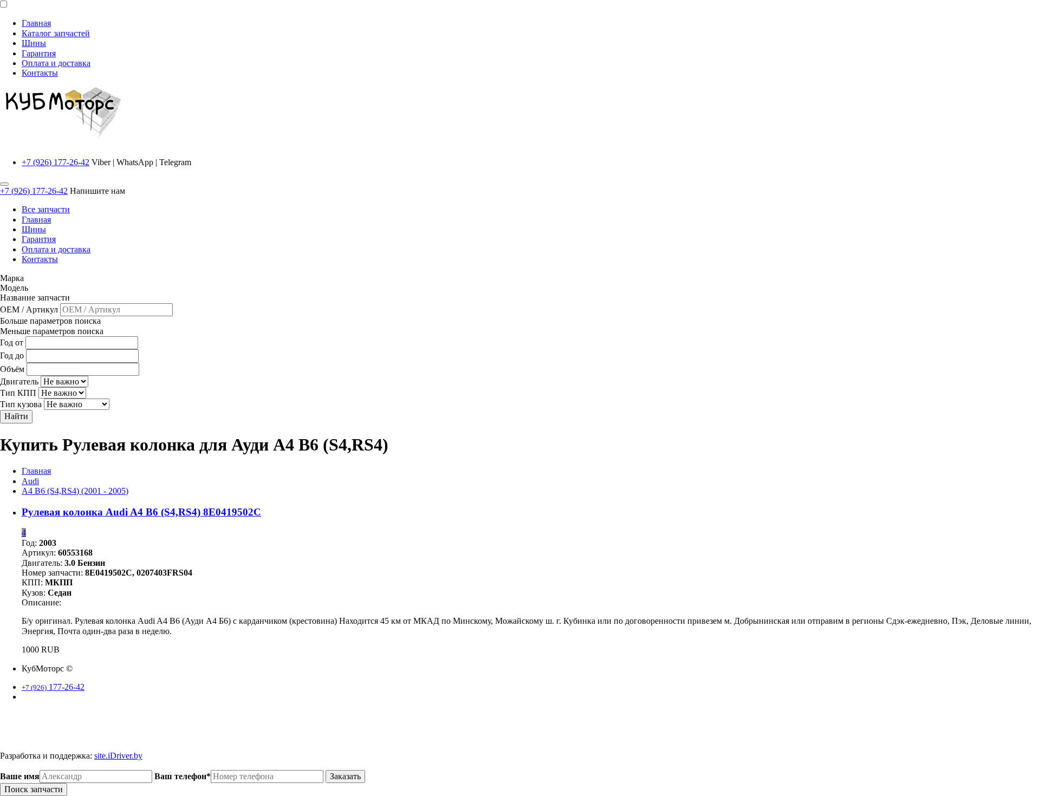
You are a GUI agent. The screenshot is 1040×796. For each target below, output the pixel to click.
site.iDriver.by (118, 755)
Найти (16, 416)
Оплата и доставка (56, 63)
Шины (34, 43)
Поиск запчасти (33, 789)
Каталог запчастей (56, 33)
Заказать (345, 776)
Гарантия (39, 53)
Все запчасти (46, 209)
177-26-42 (53, 686)
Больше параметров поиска (50, 320)
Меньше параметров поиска (51, 331)
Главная (36, 23)
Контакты (40, 72)
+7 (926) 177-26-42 (55, 162)
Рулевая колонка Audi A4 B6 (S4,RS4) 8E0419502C (141, 512)
